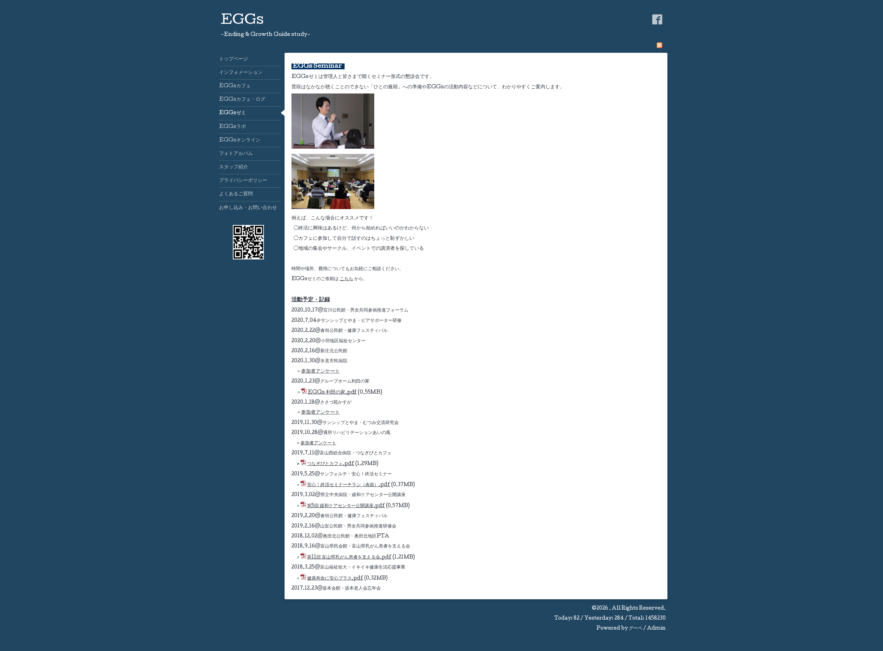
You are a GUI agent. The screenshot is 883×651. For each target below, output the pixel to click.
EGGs (242, 21)
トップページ (233, 59)
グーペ (635, 628)
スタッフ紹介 (233, 167)
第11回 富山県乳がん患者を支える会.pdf (349, 557)
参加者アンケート (320, 371)
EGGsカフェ (235, 86)
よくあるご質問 (236, 194)
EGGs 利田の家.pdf (332, 392)
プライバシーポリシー (243, 181)
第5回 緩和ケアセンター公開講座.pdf (346, 506)
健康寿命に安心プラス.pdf (335, 578)
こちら (346, 279)
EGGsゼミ (232, 113)
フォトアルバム (236, 154)
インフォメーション (240, 73)
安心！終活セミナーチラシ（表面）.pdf (348, 485)
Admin (656, 628)
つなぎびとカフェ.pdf (330, 464)
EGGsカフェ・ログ (242, 99)
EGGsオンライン (239, 140)
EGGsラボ (232, 127)
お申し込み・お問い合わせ (248, 208)
